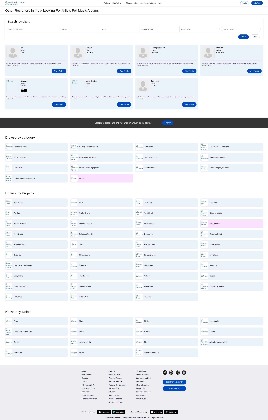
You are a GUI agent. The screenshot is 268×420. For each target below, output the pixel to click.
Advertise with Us (88, 385)
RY (22, 48)
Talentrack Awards (142, 385)
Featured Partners (115, 378)
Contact (84, 381)
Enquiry (168, 123)
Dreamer (24, 81)
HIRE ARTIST (174, 388)
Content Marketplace (148, 3)
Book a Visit (140, 381)
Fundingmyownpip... (158, 48)
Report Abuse (141, 399)
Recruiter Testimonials (117, 385)
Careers (85, 378)
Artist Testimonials (115, 381)
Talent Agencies (131, 3)
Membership (140, 388)
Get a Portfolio (114, 388)
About (84, 371)
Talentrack (155, 81)
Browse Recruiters (115, 399)
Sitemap (112, 392)
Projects (107, 3)
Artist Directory (114, 395)
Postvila (89, 48)
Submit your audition (143, 378)
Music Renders (91, 81)
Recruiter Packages (143, 392)
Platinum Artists (114, 375)
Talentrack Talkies (142, 375)
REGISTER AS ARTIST (174, 382)
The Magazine (141, 371)
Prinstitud (219, 48)
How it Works (86, 375)
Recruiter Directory (116, 402)
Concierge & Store (88, 388)
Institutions (86, 392)
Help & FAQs (140, 395)
